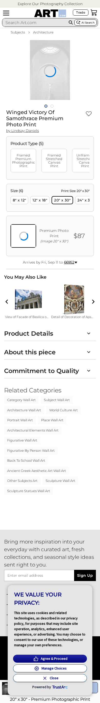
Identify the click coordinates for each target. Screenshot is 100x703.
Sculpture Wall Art (60, 481)
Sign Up (85, 575)
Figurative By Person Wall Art (31, 450)
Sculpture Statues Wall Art (28, 491)
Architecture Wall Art (24, 410)
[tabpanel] (50, 220)
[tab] (23, 160)
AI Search (88, 22)
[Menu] (6, 13)
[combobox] (34, 22)
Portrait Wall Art (20, 420)
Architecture (43, 32)
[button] (50, 4)
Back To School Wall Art (26, 460)
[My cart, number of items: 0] (94, 12)
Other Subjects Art (22, 481)
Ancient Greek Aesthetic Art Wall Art (36, 471)
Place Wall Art (52, 420)
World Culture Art (63, 410)
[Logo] (50, 13)
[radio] (19, 200)
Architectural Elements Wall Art (32, 430)
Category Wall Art (21, 400)
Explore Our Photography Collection (50, 4)
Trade (80, 12)
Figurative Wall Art (22, 440)
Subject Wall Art (57, 400)
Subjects (18, 32)
